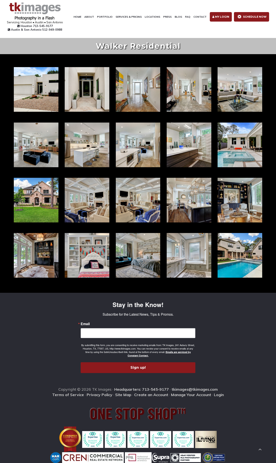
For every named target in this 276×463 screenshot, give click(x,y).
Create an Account (151, 394)
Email (85, 324)
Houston (36, 26)
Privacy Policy (99, 394)
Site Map (123, 394)
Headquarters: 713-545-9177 (141, 389)
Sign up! (138, 367)
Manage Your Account (191, 394)
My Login (221, 16)
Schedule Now (254, 16)
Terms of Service (68, 394)
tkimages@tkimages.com (195, 389)
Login (219, 394)
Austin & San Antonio (36, 29)
